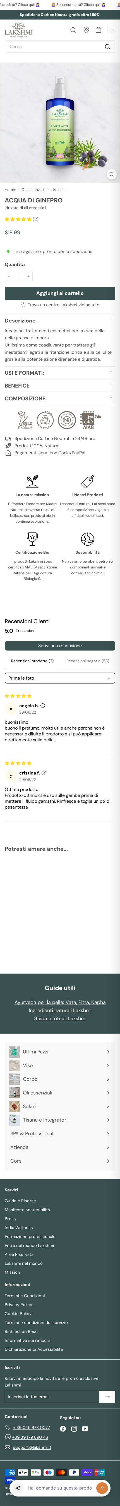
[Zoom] (112, 174)
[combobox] (60, 46)
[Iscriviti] (107, 1397)
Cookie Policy (18, 1313)
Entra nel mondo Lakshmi (29, 1245)
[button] (19, 219)
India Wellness (19, 1227)
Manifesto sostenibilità (27, 1210)
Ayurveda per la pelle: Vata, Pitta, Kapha (60, 1002)
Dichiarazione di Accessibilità (34, 1349)
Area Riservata (19, 1254)
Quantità (15, 264)
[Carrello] (98, 30)
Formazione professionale (30, 1236)
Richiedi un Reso (21, 1331)
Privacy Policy (18, 1304)
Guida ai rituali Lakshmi (60, 1018)
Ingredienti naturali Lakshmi (60, 1010)
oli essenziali (32, 189)
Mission (12, 1272)
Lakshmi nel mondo (24, 1263)
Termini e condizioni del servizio (36, 1322)
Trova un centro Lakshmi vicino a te (63, 305)
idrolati (57, 189)
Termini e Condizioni (25, 1296)
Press (10, 1218)
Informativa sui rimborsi (28, 1340)
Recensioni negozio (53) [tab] (87, 660)
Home (10, 189)
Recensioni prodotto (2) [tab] (32, 660)
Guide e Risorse (20, 1201)
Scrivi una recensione (60, 646)
